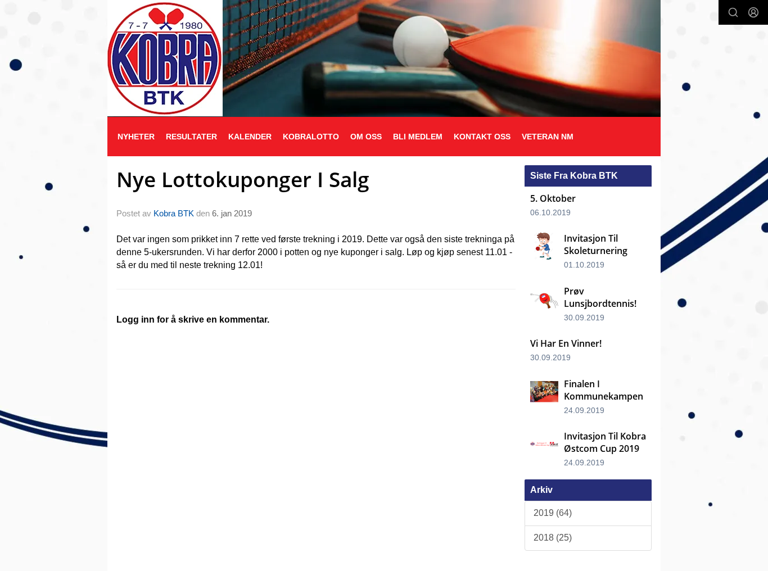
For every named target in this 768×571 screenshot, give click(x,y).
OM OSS (366, 136)
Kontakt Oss (482, 136)
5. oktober (553, 198)
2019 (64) (553, 513)
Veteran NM (547, 136)
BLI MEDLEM (417, 136)
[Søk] (733, 12)
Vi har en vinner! (566, 343)
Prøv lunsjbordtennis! (600, 297)
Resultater (191, 136)
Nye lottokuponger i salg (242, 179)
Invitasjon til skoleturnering (595, 244)
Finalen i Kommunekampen (603, 390)
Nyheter (136, 136)
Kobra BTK (173, 213)
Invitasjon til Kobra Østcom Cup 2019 (605, 442)
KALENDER (250, 136)
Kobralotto (311, 136)
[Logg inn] (753, 12)
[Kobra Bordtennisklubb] (165, 58)
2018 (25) (553, 537)
